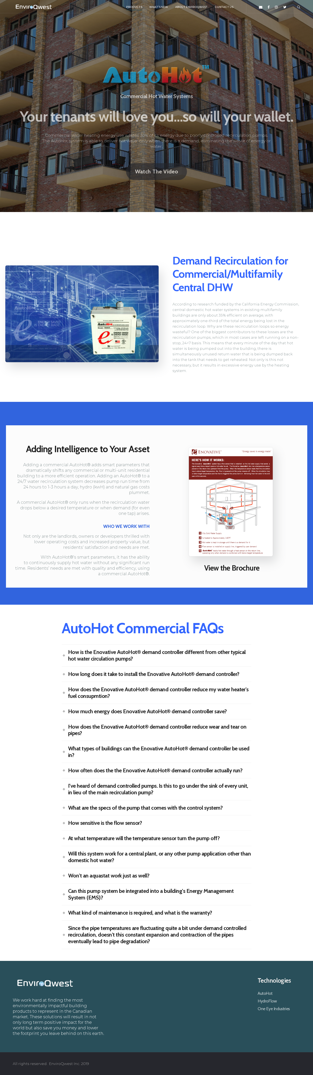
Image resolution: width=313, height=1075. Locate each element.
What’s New (158, 7)
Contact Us (224, 7)
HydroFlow (267, 1001)
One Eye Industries (274, 1008)
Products (134, 7)
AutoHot (265, 993)
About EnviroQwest (191, 7)
